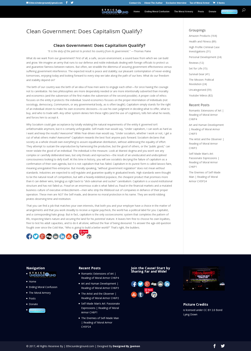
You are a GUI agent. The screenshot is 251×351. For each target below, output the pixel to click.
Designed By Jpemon (126, 346)
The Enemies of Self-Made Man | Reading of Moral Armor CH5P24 (204, 177)
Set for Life (195, 68)
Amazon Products (199, 35)
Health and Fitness (200, 41)
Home (137, 11)
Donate (212, 11)
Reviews (194, 62)
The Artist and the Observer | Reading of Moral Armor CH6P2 (206, 143)
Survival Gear (196, 74)
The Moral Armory (183, 11)
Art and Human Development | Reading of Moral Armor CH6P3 (206, 129)
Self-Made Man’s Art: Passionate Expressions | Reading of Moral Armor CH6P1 (100, 308)
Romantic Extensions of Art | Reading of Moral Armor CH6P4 (206, 115)
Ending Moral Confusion (157, 11)
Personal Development (202, 57)
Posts (201, 11)
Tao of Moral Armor (200, 3)
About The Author (153, 3)
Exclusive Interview (176, 3)
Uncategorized (197, 89)
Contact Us (135, 3)
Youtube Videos (198, 95)
